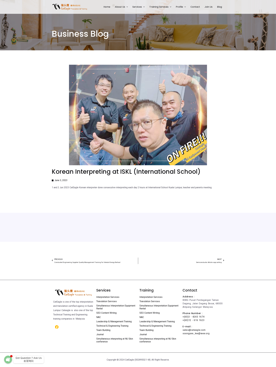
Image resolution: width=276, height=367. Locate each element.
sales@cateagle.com (194, 330)
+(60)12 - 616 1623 (193, 320)
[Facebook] (56, 326)
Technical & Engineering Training (112, 325)
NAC (98, 317)
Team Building (103, 330)
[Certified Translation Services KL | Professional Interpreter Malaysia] (70, 6)
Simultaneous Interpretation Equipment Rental (115, 307)
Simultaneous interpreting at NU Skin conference (114, 340)
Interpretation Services (107, 297)
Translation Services (106, 301)
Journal (100, 334)
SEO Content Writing (106, 312)
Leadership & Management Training (114, 321)
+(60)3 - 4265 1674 (193, 316)
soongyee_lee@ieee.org (196, 333)
